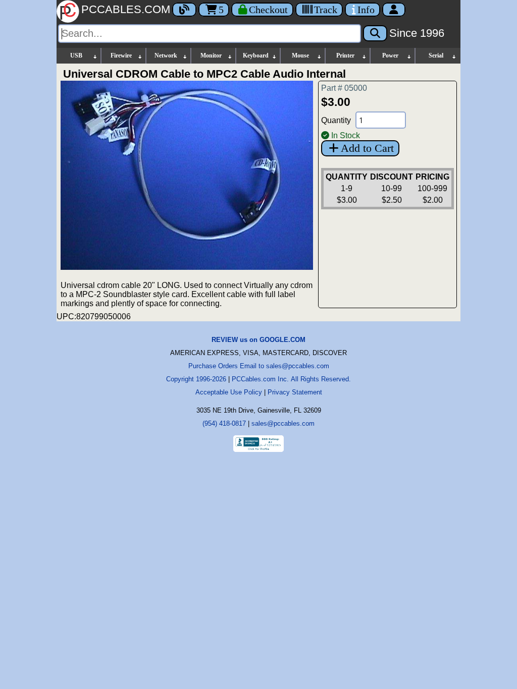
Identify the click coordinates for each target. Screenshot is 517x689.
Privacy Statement (295, 392)
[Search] (375, 33)
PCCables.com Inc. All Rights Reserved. (291, 379)
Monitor (211, 55)
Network (165, 55)
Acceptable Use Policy (228, 392)
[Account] (393, 10)
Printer (345, 55)
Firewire (121, 55)
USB (76, 55)
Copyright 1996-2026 (196, 379)
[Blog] (184, 10)
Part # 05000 (344, 88)
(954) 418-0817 (224, 423)
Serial (436, 55)
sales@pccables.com (283, 423)
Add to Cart (367, 148)
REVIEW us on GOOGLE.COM (258, 339)
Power (390, 55)
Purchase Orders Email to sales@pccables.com (258, 366)
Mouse (300, 55)
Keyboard (256, 55)
